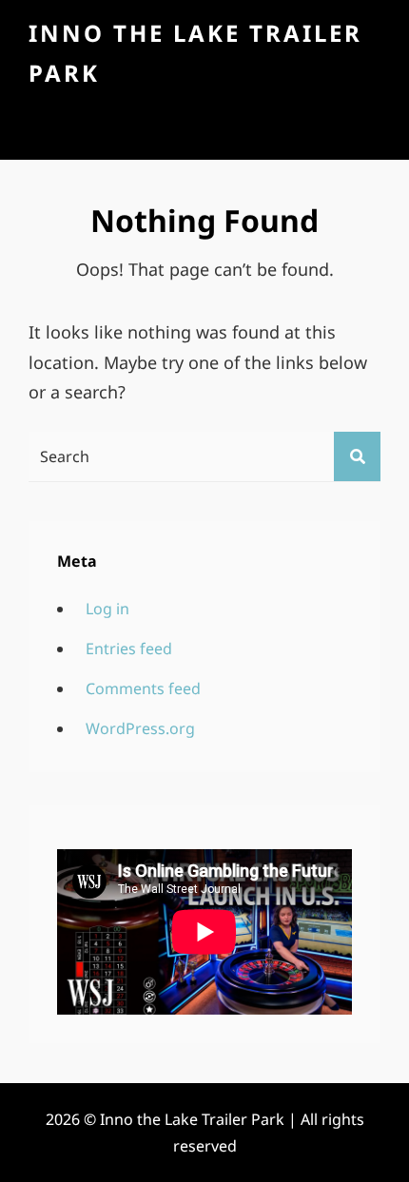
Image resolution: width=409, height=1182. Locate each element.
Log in (107, 608)
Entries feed (129, 648)
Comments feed (143, 688)
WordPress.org (140, 728)
